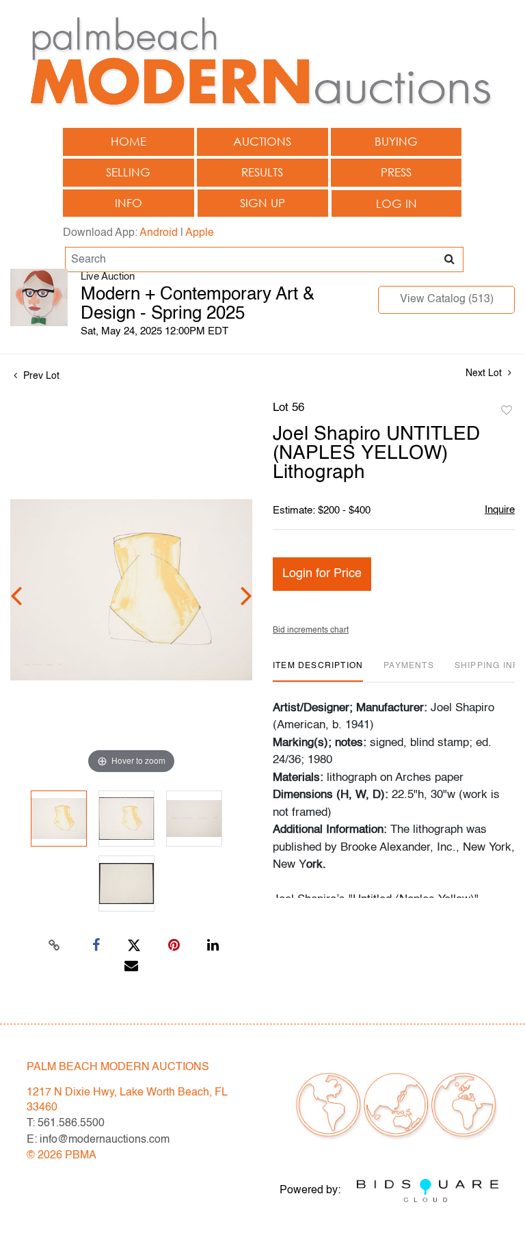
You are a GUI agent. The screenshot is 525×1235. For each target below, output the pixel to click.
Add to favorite (506, 411)
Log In (396, 203)
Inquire (500, 510)
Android (158, 233)
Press (396, 172)
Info (128, 203)
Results (262, 172)
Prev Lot (40, 376)
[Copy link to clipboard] (54, 946)
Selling (128, 172)
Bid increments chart (311, 630)
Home (128, 141)
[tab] (318, 671)
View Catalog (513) (447, 299)
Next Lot (485, 373)
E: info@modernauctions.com (98, 1139)
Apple (199, 233)
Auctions (262, 141)
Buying (396, 141)
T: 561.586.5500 (66, 1123)
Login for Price (322, 574)
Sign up (262, 203)
